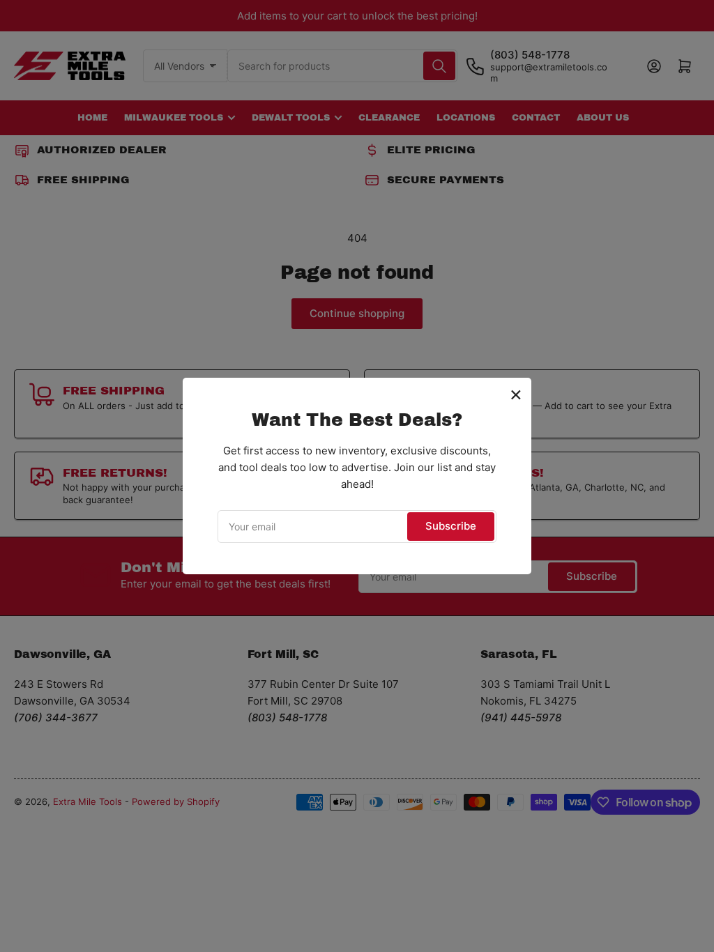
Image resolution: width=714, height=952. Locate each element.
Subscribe (450, 525)
